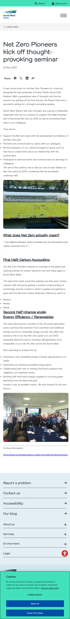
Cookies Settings (35, 594)
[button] (65, 553)
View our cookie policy (50, 588)
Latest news (12, 26)
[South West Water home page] (10, 15)
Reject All (35, 603)
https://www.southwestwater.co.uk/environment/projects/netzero (35, 454)
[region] (35, 595)
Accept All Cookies (35, 613)
